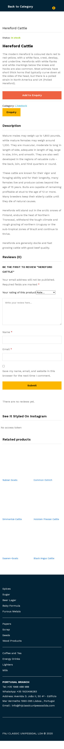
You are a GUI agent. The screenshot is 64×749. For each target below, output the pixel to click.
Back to (13, 6)
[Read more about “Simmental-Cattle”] (12, 514)
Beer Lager (9, 600)
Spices (6, 588)
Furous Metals (11, 611)
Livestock (21, 105)
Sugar (6, 594)
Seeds (6, 635)
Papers (6, 623)
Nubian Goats (9, 480)
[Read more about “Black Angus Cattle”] (44, 553)
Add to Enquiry (32, 95)
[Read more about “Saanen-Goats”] (12, 553)
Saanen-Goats (10, 558)
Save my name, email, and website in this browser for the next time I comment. (28, 373)
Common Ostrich (43, 480)
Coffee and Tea (11, 653)
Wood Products (12, 640)
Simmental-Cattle (12, 519)
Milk (5, 670)
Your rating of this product (19, 292)
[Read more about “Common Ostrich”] (44, 474)
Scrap (6, 629)
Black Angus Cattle (44, 558)
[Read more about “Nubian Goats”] (12, 474)
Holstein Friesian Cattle (46, 519)
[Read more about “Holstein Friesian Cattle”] (44, 514)
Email (7, 349)
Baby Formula (11, 605)
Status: (6, 37)
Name (7, 332)
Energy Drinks (11, 658)
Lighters (7, 664)
